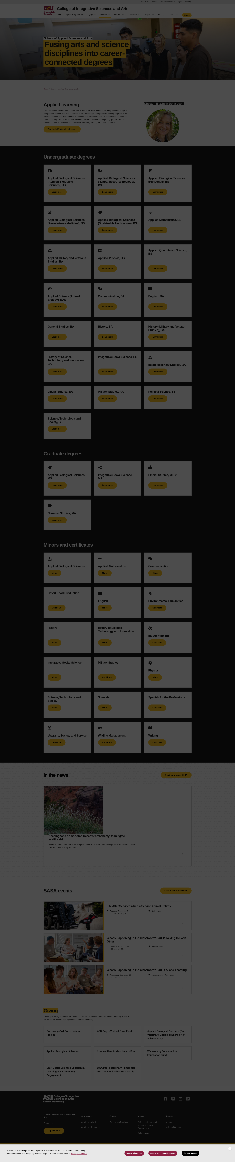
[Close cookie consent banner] (230, 1149)
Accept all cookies (134, 1153)
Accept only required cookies (162, 1153)
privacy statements (79, 1154)
